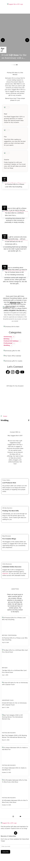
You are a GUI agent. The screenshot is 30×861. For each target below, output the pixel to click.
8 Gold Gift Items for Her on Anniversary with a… (14, 243)
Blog (12, 700)
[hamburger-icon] (2, 11)
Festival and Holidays (9, 732)
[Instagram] (13, 372)
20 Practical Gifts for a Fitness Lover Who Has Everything (14, 185)
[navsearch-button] (28, 11)
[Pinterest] (17, 372)
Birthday (5, 635)
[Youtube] (22, 372)
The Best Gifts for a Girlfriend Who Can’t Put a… (14, 214)
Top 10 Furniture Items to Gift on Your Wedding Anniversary (14, 273)
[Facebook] (8, 372)
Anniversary (6, 700)
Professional (12, 635)
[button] (3, 40)
